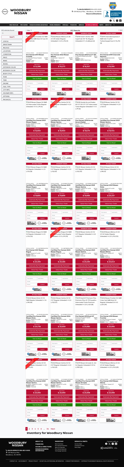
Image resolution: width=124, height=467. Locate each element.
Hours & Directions (93, 14)
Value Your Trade (37, 74)
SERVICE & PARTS (81, 441)
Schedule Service (79, 445)
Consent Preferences (72, 461)
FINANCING (39, 444)
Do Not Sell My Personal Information (52, 461)
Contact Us (13, 461)
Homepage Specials (60, 451)
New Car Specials (60, 447)
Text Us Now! (36, 78)
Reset (11, 37)
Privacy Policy (33, 461)
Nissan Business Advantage (41, 449)
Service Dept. (78, 444)
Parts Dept (78, 447)
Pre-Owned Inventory (61, 445)
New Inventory (59, 444)
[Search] (20, 33)
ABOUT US (39, 441)
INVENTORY (59, 441)
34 (48, 429)
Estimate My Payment (37, 71)
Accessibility (23, 461)
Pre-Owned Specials (60, 449)
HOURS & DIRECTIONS (43, 447)
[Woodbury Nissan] (16, 11)
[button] (13, 24)
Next (53, 429)
